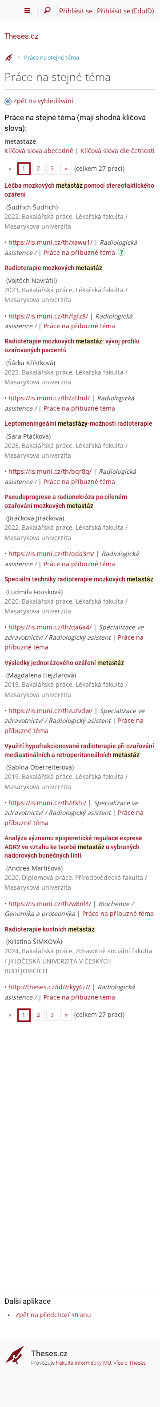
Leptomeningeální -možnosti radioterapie (78, 423)
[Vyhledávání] (47, 10)
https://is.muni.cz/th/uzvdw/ (50, 710)
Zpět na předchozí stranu (53, 1314)
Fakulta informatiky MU (83, 1363)
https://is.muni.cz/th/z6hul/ (49, 398)
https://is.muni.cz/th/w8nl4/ (49, 903)
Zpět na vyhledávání (43, 101)
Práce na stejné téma (51, 57)
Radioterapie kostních (49, 929)
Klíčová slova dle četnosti (117, 150)
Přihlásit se (75, 10)
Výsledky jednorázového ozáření (64, 662)
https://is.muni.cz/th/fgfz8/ (48, 316)
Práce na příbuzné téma (79, 252)
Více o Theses (129, 1363)
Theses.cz (21, 36)
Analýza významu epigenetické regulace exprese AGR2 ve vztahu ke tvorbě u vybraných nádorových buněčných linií (73, 847)
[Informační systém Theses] (8, 57)
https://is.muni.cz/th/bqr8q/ (50, 471)
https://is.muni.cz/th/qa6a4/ (50, 627)
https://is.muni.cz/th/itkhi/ (47, 802)
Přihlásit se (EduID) (125, 10)
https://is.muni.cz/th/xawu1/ (50, 242)
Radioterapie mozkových (53, 267)
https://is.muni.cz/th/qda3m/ (51, 553)
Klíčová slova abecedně (38, 150)
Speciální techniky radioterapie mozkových (78, 579)
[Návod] (123, 253)
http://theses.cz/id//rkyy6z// (49, 987)
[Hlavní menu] (27, 10)
